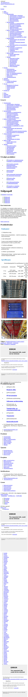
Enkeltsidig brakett (14, 49)
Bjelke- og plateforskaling (13, 30)
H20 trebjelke (13, 63)
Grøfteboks (12, 50)
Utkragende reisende (11, 70)
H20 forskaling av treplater (16, 35)
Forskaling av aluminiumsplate (17, 31)
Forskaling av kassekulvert (16, 47)
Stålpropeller (13, 55)
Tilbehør (9, 57)
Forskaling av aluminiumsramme (14, 161)
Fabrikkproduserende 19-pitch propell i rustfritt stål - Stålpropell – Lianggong (12, 342)
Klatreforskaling (10, 38)
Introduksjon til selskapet (12, 85)
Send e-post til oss (5, 221)
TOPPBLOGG (11, 495)
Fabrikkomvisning (11, 86)
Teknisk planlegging (8, 451)
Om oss (5, 83)
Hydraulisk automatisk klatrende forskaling (17, 131)
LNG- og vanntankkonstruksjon (14, 73)
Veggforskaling (10, 14)
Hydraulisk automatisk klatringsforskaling (12, 167)
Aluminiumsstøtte (14, 59)
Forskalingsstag (13, 62)
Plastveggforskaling (14, 21)
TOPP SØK (19, 495)
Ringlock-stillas (10, 179)
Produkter (6, 12)
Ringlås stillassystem (14, 54)
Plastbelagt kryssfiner (15, 65)
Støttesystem (9, 75)
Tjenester (6, 78)
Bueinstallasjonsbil (12, 421)
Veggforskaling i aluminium (16, 15)
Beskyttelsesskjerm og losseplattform (18, 45)
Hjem (5, 11)
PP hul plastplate (13, 66)
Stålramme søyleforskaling (16, 29)
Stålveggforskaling (14, 19)
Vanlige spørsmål (11, 87)
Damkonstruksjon (11, 71)
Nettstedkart (4, 495)
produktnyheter (10, 82)
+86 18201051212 (8, 479)
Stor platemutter (13, 61)
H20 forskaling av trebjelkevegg (17, 16)
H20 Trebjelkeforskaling (15, 34)
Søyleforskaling (10, 22)
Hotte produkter (4, 494)
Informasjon (6, 79)
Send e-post (3, 507)
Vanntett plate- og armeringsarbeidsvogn (13, 409)
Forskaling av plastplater (12, 187)
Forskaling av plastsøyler (15, 26)
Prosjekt (5, 67)
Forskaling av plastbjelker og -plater (18, 37)
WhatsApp (6, 509)
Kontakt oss (6, 90)
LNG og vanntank (8, 465)
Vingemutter (10, 416)
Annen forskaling (11, 46)
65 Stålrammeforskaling (12, 183)
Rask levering (7, 454)
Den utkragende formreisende (14, 175)
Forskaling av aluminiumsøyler (17, 23)
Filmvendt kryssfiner (14, 58)
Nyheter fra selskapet (12, 81)
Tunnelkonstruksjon (11, 77)
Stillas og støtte (10, 53)
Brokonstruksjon (10, 69)
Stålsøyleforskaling (14, 27)
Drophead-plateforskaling (16, 33)
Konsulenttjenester (8, 450)
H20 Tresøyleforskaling (15, 25)
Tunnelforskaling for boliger (16, 51)
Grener (8, 89)
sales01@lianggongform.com (11, 429)
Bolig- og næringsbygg (12, 74)
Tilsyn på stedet (7, 453)
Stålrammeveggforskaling (16, 18)
